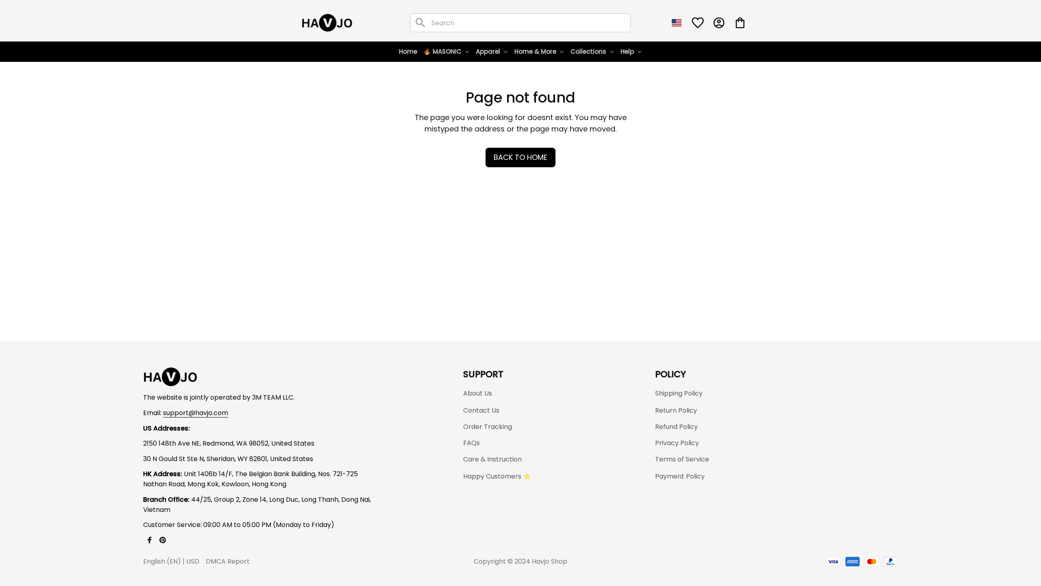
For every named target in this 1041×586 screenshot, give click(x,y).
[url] (195, 413)
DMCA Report (228, 561)
